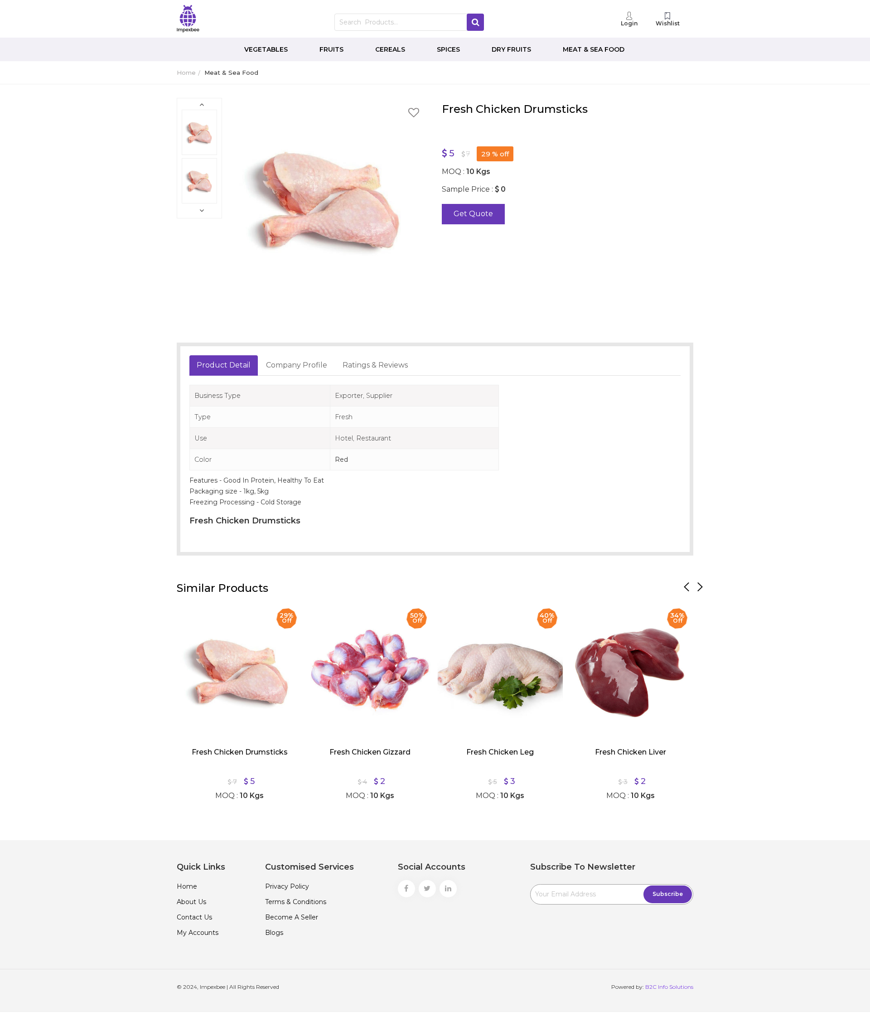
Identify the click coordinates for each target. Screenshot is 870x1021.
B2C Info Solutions (669, 986)
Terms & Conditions (295, 902)
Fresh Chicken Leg (500, 752)
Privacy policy (287, 886)
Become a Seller (291, 917)
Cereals (390, 49)
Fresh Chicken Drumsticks (240, 752)
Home (186, 72)
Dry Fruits (511, 49)
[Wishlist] (190, 616)
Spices (448, 49)
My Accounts (197, 933)
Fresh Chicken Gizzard (370, 752)
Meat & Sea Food (593, 49)
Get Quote (473, 213)
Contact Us (194, 917)
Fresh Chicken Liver (630, 752)
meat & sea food (231, 72)
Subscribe (667, 893)
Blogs (274, 933)
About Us (191, 902)
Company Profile (296, 365)
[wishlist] (413, 114)
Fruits (331, 49)
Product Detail (224, 365)
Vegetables (266, 49)
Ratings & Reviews (375, 365)
